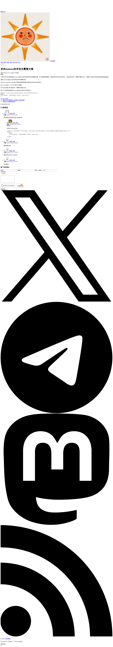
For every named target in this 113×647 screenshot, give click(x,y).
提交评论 (4, 189)
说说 (6, 98)
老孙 (8, 124)
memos (3, 98)
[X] (56, 301)
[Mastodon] (56, 524)
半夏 (5, 115)
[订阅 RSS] (56, 636)
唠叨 (5, 62)
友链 (13, 62)
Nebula (20, 641)
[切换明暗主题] (3, 64)
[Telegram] (56, 412)
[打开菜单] (5, 65)
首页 (2, 62)
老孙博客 (8, 638)
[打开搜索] (1, 65)
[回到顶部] (1, 645)
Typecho (10, 641)
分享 (12, 73)
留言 (16, 62)
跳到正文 (3, 11)
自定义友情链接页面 (9, 101)
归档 (10, 62)
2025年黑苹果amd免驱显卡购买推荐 (14, 100)
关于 (19, 62)
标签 (7, 62)
